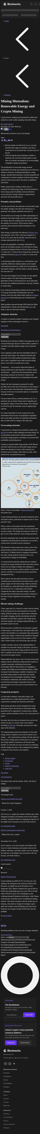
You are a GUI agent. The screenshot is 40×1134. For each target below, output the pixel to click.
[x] (14, 1064)
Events (5, 1080)
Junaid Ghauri (7, 124)
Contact (6, 1102)
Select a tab (5, 937)
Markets (8, 95)
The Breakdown (6, 777)
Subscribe (29, 1015)
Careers (6, 1098)
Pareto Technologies (12, 766)
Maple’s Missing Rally (8, 877)
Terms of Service (9, 1124)
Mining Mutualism (27, 510)
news (7, 58)
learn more (11, 826)
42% (22, 240)
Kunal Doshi (7, 916)
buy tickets (4, 826)
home (7, 21)
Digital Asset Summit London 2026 (13, 830)
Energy (7, 763)
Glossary (6, 1128)
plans (31, 307)
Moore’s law (33, 232)
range (17, 254)
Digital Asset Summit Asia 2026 (11, 799)
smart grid (8, 768)
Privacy (5, 1121)
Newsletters (7, 1076)
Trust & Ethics (8, 1117)
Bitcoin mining (10, 758)
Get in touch (24, 1043)
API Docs (6, 1114)
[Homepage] (11, 4)
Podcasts (6, 1073)
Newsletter (4, 326)
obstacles (4, 432)
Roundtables (7, 1083)
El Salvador (11, 725)
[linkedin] (10, 1064)
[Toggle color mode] (35, 4)
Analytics (6, 1087)
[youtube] (5, 1064)
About (5, 1095)
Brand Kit (6, 1105)
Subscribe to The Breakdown (11, 330)
